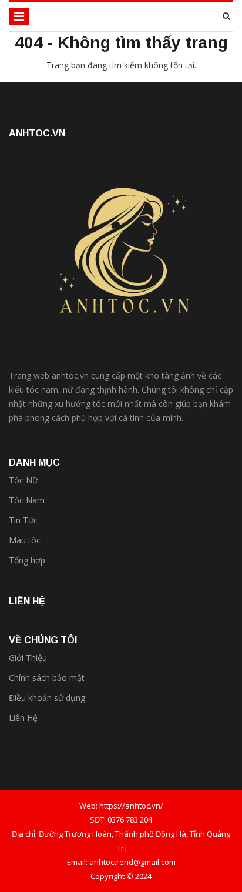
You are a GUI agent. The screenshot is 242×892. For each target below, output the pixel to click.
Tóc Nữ (23, 480)
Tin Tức (23, 520)
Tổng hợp (27, 560)
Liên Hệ (23, 717)
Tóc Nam (27, 500)
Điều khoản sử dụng (47, 697)
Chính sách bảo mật (47, 677)
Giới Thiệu (28, 657)
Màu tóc (25, 540)
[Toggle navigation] (19, 16)
